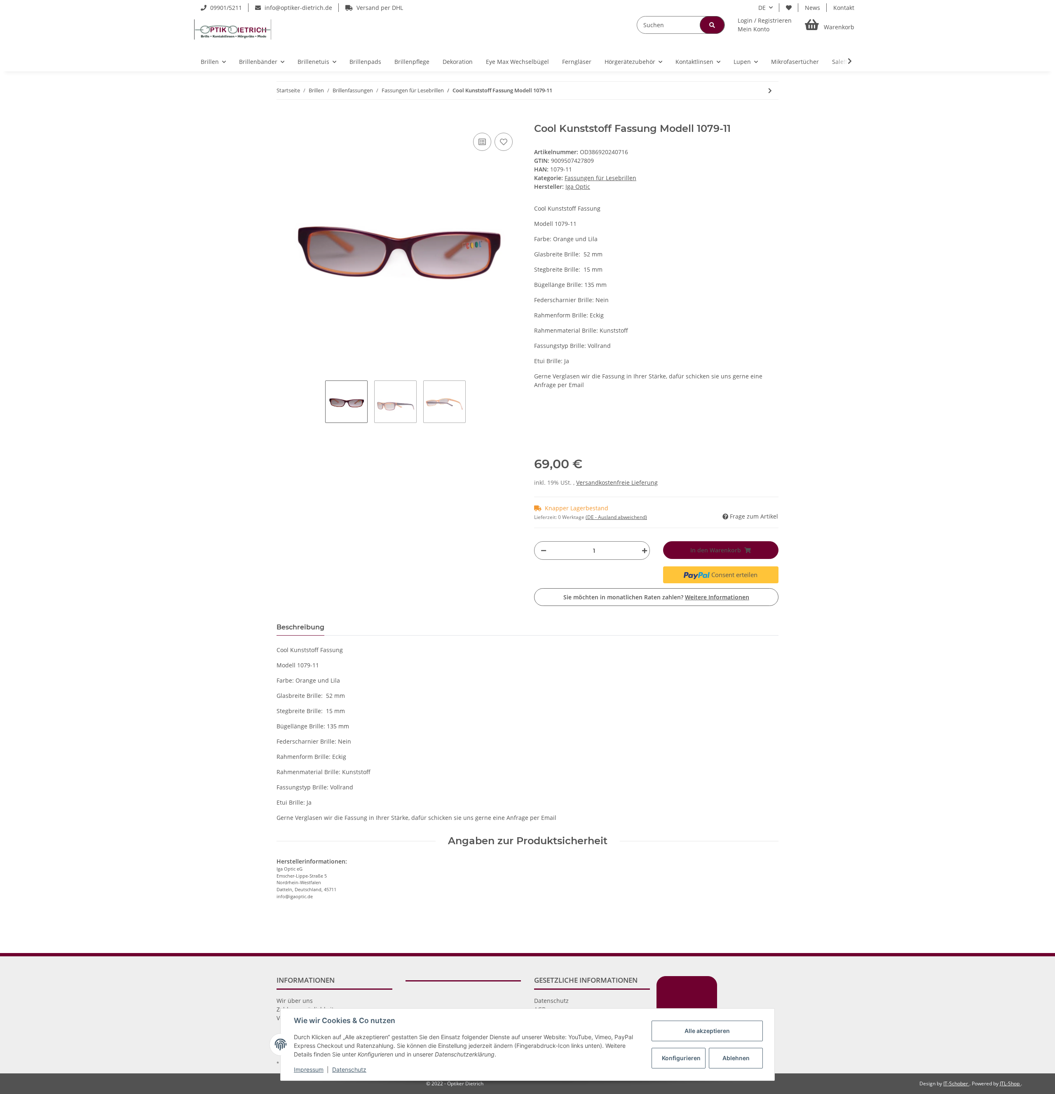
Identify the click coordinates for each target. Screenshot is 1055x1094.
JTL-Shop (1010, 1083)
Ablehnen (736, 1057)
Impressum (309, 1069)
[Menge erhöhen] (642, 550)
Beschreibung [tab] (300, 627)
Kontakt (843, 8)
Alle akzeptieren (707, 1030)
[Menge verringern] (544, 550)
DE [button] (762, 8)
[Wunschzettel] (788, 7)
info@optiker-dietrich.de (297, 8)
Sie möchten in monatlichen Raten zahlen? (656, 597)
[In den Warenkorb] (283, 118)
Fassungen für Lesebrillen (600, 178)
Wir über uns (295, 1001)
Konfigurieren (681, 1057)
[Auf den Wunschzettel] (504, 142)
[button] (764, 24)
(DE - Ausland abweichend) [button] (616, 517)
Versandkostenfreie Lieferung (617, 482)
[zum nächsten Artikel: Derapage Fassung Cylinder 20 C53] (770, 90)
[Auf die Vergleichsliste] (482, 142)
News (812, 8)
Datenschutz (551, 1001)
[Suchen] (712, 25)
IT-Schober (956, 1083)
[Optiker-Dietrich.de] (232, 29)
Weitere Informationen (717, 597)
